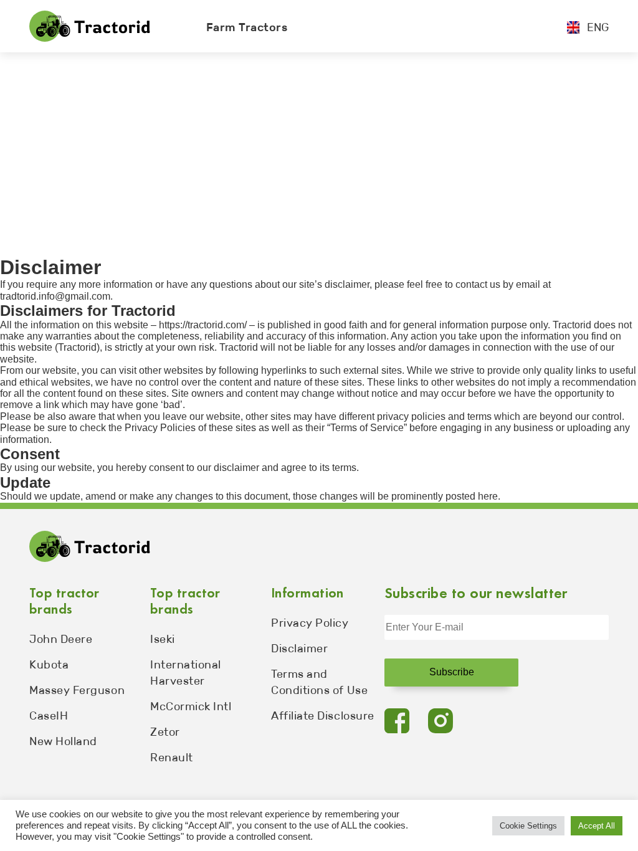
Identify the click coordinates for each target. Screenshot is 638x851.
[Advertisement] (319, 146)
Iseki (162, 639)
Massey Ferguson (77, 690)
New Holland (63, 741)
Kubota (49, 665)
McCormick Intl (191, 706)
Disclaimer (299, 648)
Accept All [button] (596, 825)
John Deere (60, 639)
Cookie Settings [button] (528, 825)
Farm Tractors (247, 27)
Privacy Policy (310, 623)
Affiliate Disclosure (322, 716)
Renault (171, 757)
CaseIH (48, 716)
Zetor (165, 732)
